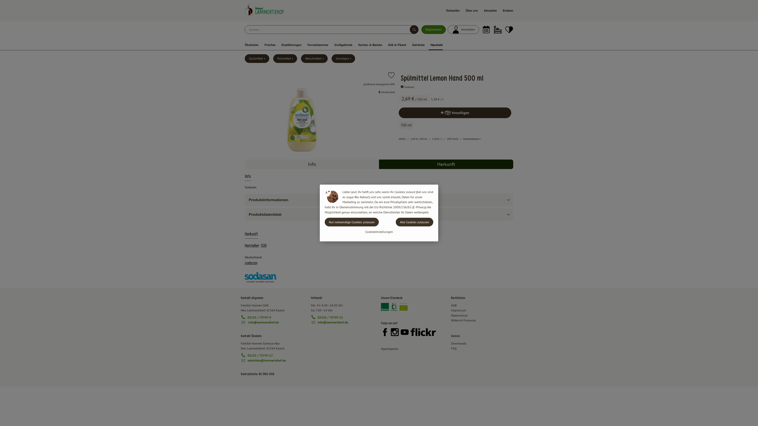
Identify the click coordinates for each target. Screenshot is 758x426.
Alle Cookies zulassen (414, 222)
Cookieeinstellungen (379, 232)
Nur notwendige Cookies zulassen (352, 222)
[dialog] (379, 213)
